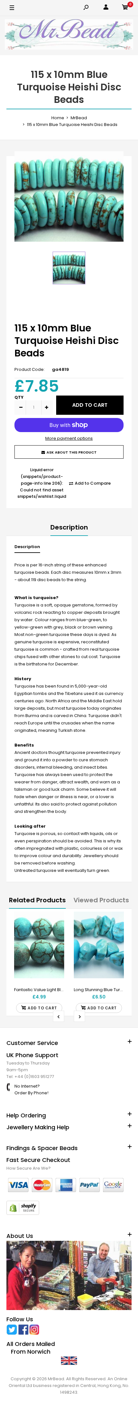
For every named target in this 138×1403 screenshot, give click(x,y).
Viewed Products (101, 900)
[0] (125, 8)
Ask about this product (72, 452)
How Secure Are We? (28, 1168)
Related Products (37, 900)
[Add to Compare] (55, 933)
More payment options (69, 438)
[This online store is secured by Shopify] (22, 1213)
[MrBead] (69, 35)
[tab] (27, 548)
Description (69, 527)
